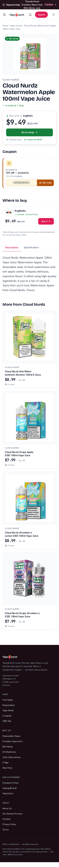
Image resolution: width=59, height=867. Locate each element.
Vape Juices (16, 25)
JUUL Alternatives (12, 757)
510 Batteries (9, 751)
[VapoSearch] (16, 15)
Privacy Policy (9, 824)
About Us (7, 808)
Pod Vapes (8, 699)
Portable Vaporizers (13, 741)
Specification (31, 247)
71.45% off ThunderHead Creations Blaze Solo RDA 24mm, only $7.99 (29, 4)
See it (44, 221)
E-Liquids (7, 715)
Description (11, 247)
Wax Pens (7, 767)
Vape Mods (8, 710)
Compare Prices (11, 782)
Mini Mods (8, 746)
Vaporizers (8, 793)
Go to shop (27, 132)
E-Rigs (5, 762)
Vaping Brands (10, 788)
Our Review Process (12, 813)
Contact (7, 819)
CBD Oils (7, 721)
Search (41, 14)
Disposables (9, 705)
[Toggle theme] (53, 14)
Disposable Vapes (11, 736)
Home (5, 25)
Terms (6, 829)
